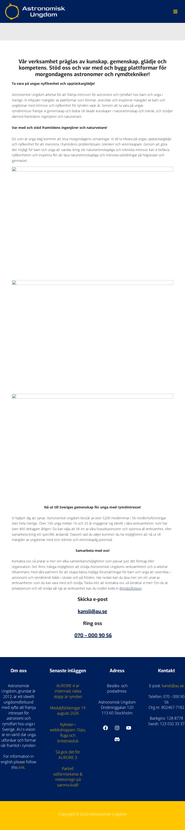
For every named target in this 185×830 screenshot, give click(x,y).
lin (21, 767)
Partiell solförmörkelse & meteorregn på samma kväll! (67, 777)
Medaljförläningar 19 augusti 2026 (68, 710)
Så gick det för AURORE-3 (68, 754)
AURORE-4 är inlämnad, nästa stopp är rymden (68, 691)
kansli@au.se (92, 611)
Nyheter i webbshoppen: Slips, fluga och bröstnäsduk (68, 733)
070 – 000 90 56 (93, 635)
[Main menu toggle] (175, 11)
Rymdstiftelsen (130, 588)
